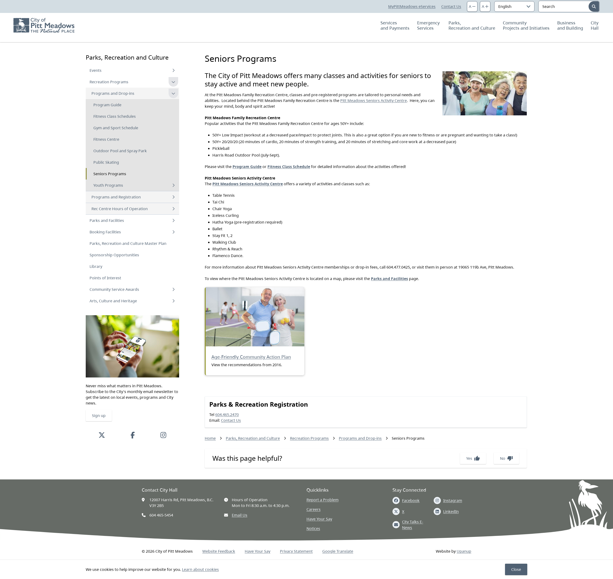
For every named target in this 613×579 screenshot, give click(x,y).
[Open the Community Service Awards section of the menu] (173, 289)
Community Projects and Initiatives (526, 25)
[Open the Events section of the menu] (173, 70)
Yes (473, 458)
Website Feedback (218, 551)
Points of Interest (105, 278)
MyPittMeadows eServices (412, 6)
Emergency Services (429, 25)
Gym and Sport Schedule (115, 127)
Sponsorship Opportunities (114, 255)
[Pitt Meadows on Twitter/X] (101, 435)
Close (516, 569)
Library (96, 266)
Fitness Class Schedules (114, 116)
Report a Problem (322, 499)
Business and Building (570, 25)
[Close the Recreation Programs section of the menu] (173, 82)
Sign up (99, 415)
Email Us (239, 515)
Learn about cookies (200, 569)
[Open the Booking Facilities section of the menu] (173, 232)
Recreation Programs (109, 81)
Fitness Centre (106, 139)
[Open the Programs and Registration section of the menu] (173, 197)
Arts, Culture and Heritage (113, 301)
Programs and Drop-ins (112, 93)
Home (210, 438)
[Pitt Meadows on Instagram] (163, 435)
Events (96, 70)
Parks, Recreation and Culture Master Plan (128, 243)
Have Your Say (319, 519)
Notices (313, 528)
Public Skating (106, 162)
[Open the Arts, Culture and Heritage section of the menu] (173, 301)
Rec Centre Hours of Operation (119, 208)
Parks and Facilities (107, 220)
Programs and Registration (116, 197)
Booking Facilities (105, 232)
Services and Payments (394, 25)
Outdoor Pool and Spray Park (120, 150)
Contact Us (451, 6)
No (506, 458)
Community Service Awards (114, 289)
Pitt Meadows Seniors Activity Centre (373, 100)
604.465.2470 (227, 414)
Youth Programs (108, 185)
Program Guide (107, 104)
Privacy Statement (296, 551)
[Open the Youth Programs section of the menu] (173, 185)
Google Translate (337, 551)
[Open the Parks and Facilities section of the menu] (173, 220)
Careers (313, 509)
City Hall (595, 25)
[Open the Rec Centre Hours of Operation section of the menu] (173, 209)
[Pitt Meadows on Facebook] (133, 435)
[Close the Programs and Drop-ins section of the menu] (173, 93)
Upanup (464, 551)
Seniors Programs (109, 173)
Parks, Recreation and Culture (471, 25)
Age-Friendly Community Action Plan (251, 357)
